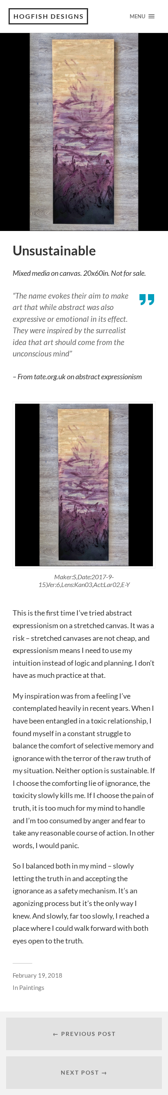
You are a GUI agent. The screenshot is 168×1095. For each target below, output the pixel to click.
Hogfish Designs (48, 16)
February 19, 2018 (37, 975)
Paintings (31, 987)
